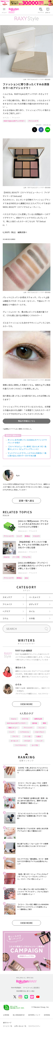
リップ (19, 536)
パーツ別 (16, 557)
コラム (5, 618)
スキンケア (7, 597)
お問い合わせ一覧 (20, 1026)
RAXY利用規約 (16, 987)
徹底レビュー (13, 727)
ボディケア (33, 604)
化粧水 (38, 736)
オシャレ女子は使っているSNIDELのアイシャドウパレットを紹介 (27, 441)
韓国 (44, 723)
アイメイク (16, 117)
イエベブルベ (39, 732)
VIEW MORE (26, 704)
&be (26, 578)
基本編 (34, 723)
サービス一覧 (7, 1026)
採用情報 (47, 1015)
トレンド (42, 727)
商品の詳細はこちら (26, 421)
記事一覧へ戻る (26, 500)
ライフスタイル (20, 745)
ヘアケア (6, 611)
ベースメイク (34, 597)
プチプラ (15, 736)
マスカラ (36, 536)
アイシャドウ (33, 121)
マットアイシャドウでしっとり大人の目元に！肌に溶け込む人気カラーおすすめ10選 (27, 454)
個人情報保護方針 (19, 1015)
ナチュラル (26, 557)
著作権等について (34, 1015)
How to (6, 557)
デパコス (27, 741)
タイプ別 (35, 745)
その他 (32, 618)
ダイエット (14, 741)
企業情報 (6, 1015)
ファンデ (39, 741)
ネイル (32, 611)
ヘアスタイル (24, 732)
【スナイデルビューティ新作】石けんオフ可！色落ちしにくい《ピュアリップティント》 (27, 447)
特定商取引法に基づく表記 (25, 991)
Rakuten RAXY (14, 10)
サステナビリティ (34, 1026)
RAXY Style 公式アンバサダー (14, 121)
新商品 (27, 536)
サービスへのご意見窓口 (31, 987)
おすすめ (25, 719)
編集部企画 (38, 719)
